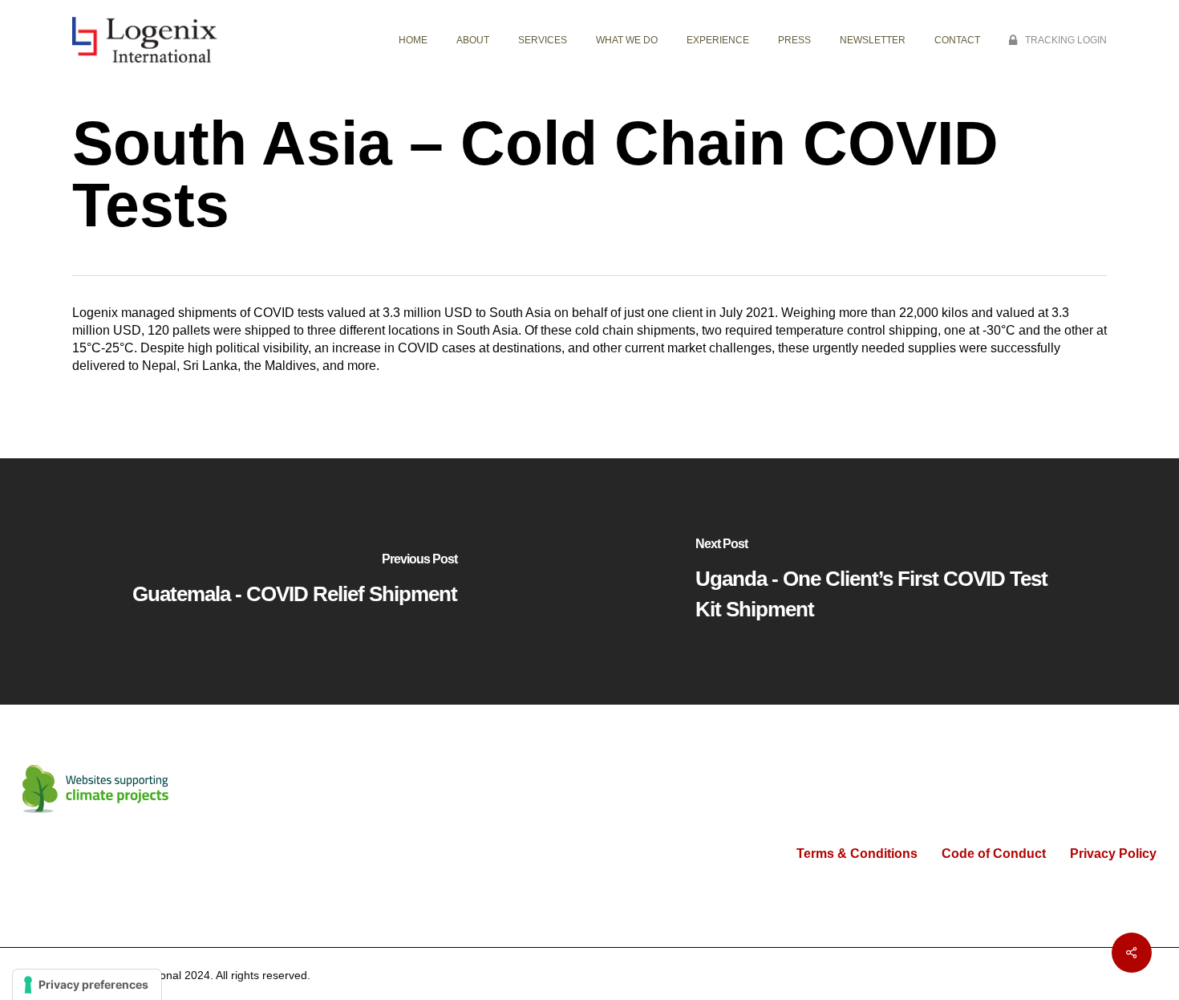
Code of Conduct (994, 853)
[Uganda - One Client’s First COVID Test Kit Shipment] (884, 581)
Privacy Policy (1113, 853)
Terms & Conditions (857, 853)
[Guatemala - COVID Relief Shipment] (295, 581)
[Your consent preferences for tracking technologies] (87, 985)
